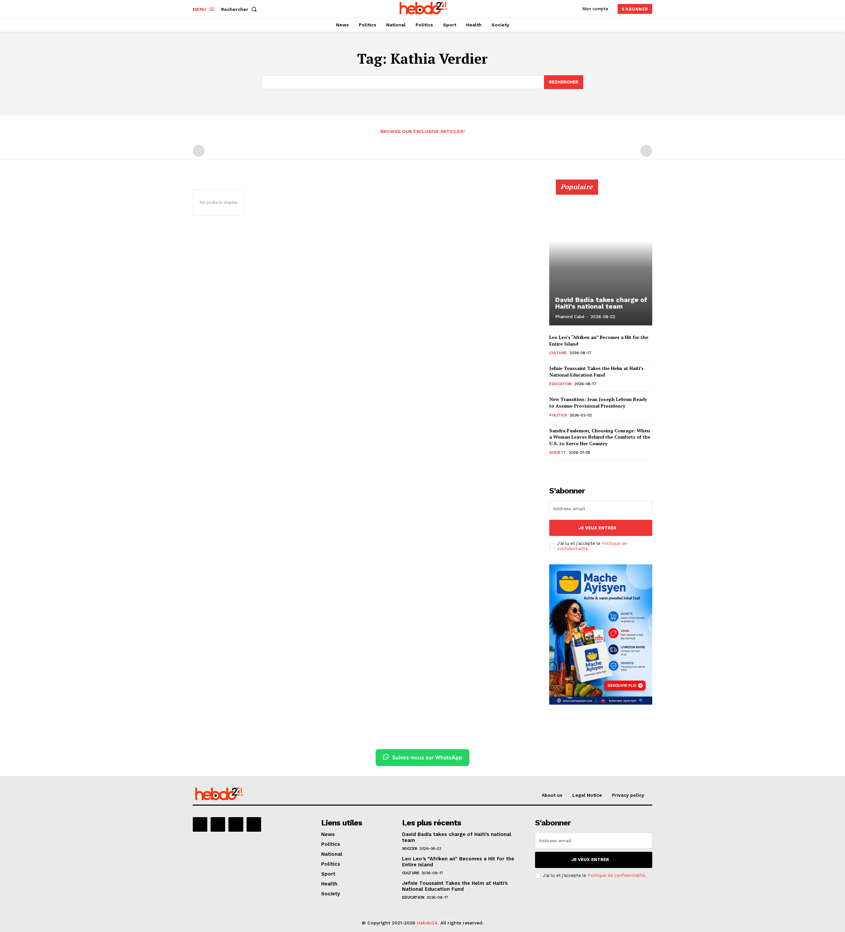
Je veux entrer (597, 527)
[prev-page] (199, 151)
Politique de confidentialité (616, 875)
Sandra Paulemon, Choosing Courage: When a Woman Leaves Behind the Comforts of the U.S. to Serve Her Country (599, 437)
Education (560, 384)
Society (557, 452)
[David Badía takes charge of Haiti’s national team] (600, 256)
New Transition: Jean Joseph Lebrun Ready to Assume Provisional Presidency (598, 402)
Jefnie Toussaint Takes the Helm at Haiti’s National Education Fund (596, 371)
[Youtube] (254, 824)
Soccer (409, 848)
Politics (558, 415)
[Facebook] (200, 824)
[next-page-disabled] (646, 151)
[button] (240, 9)
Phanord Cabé (570, 316)
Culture (558, 352)
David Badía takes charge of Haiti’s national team (601, 303)
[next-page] (564, 469)
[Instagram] (218, 824)
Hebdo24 (427, 922)
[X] (235, 824)
